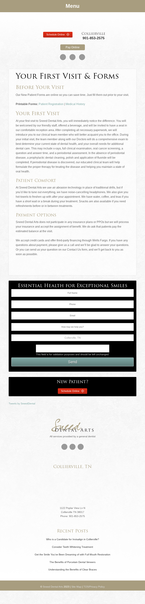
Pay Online (73, 47)
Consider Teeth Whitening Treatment (72, 546)
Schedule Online (55, 34)
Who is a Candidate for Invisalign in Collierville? (72, 539)
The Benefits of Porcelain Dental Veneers (72, 562)
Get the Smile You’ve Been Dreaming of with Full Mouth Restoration (72, 554)
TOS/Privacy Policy (94, 586)
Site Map (76, 586)
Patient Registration (51, 104)
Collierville (93, 34)
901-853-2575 (94, 38)
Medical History (75, 104)
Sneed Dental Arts (72, 22)
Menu (72, 6)
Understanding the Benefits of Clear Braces (72, 569)
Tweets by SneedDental (22, 403)
